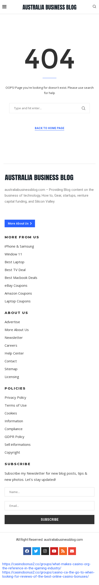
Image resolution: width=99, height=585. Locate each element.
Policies (15, 388)
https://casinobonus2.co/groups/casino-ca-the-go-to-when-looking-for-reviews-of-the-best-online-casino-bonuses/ (48, 574)
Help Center (14, 353)
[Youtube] (54, 551)
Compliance (14, 429)
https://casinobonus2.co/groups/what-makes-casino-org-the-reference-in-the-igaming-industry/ (46, 566)
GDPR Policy (14, 436)
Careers (11, 345)
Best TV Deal (15, 270)
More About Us (17, 329)
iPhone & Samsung (19, 246)
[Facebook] (27, 551)
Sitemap (11, 369)
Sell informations (18, 444)
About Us (16, 312)
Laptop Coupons (18, 301)
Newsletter (14, 337)
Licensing (12, 376)
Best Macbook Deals (21, 277)
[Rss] (63, 551)
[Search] (94, 7)
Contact (11, 361)
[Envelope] (72, 551)
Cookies (11, 413)
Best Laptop (14, 262)
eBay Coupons (16, 285)
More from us (22, 237)
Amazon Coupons (18, 293)
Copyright (12, 452)
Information (14, 421)
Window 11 (13, 254)
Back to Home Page (49, 128)
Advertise (12, 322)
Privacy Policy (15, 397)
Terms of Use (16, 405)
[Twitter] (36, 551)
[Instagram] (45, 551)
